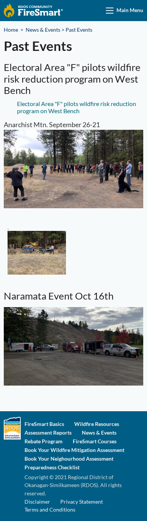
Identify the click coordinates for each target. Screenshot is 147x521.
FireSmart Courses (94, 441)
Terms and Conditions (49, 509)
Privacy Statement (81, 501)
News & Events (43, 29)
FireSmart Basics (44, 424)
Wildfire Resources (96, 424)
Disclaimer (37, 501)
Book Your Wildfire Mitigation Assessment (74, 450)
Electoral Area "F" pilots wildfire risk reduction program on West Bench (76, 107)
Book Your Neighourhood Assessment (68, 458)
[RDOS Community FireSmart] (33, 10)
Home (11, 29)
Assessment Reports (48, 432)
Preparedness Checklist (52, 467)
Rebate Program (43, 441)
